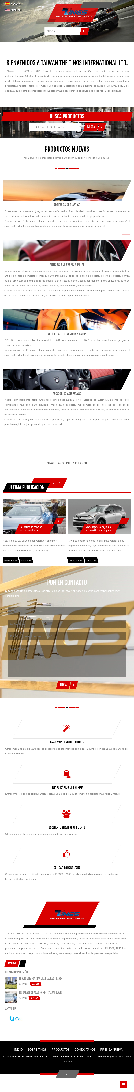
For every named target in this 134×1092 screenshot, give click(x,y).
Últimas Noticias (10, 560)
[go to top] (67, 1074)
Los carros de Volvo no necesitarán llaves (40, 992)
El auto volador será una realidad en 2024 (40, 978)
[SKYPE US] (15, 1018)
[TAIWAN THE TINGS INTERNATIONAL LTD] (74, 13)
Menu (123, 1084)
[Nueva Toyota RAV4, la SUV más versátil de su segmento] (124, 519)
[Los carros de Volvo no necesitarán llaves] (59, 519)
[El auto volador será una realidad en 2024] (11, 983)
